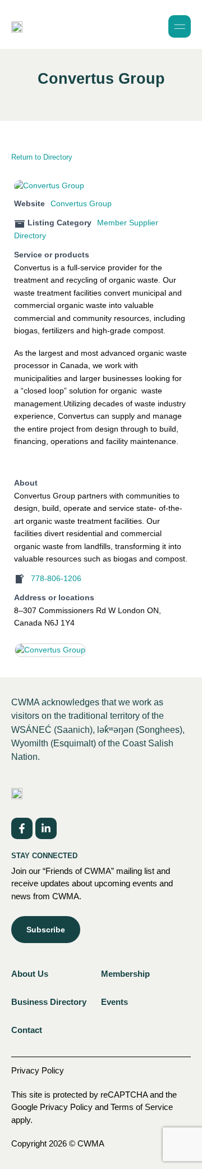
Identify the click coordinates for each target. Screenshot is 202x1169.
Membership (125, 973)
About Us (29, 973)
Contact (26, 1030)
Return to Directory (41, 157)
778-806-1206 (56, 578)
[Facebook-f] (22, 828)
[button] (179, 26)
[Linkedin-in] (46, 828)
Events (114, 1002)
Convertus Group (81, 204)
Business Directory (48, 1002)
